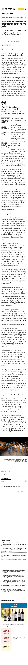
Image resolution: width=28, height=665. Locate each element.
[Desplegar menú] (2, 9)
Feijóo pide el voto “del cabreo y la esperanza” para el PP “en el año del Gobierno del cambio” (13, 544)
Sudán (2, 481)
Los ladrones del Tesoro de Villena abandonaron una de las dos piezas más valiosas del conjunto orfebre (14, 586)
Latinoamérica (16, 17)
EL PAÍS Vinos (14, 605)
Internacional (7, 14)
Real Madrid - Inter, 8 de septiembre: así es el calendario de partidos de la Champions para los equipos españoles (13, 550)
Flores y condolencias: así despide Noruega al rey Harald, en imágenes (13, 560)
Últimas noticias (5, 540)
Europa (3, 17)
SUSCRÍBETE (20, 9)
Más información (4, 487)
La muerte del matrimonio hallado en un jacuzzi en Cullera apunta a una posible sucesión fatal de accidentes (14, 571)
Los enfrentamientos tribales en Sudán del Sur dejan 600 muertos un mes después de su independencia (5, 143)
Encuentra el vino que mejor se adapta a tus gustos (19, 630)
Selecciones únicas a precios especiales (19, 638)
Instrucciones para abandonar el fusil (5, 134)
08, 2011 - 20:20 (15, 41)
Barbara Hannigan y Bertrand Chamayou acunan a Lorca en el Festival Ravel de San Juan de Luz (13, 555)
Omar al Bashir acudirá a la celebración (5, 121)
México (10, 17)
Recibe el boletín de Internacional (10, 471)
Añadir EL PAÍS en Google (8, 49)
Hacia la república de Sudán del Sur (5, 127)
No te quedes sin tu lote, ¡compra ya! (18, 645)
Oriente (21, 17)
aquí (22, 491)
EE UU (7, 17)
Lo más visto (4, 567)
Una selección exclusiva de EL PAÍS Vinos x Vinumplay (13, 625)
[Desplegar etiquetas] (26, 481)
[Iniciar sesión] (25, 9)
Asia (25, 17)
